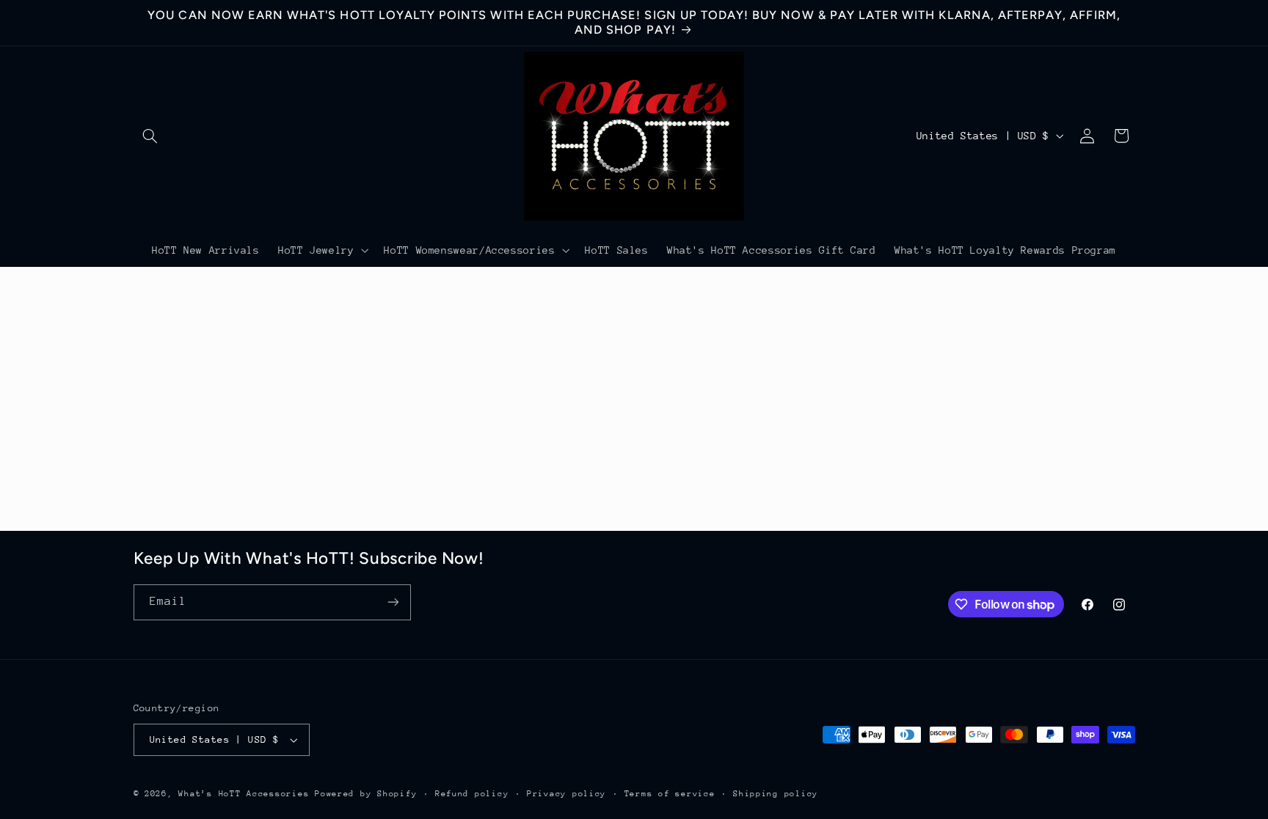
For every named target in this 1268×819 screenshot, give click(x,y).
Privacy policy (566, 793)
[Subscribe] (392, 602)
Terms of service (669, 793)
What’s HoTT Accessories (243, 793)
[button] (150, 136)
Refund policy (472, 793)
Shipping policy (775, 793)
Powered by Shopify (366, 793)
